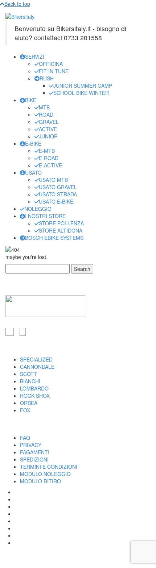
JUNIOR (48, 136)
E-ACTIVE (50, 165)
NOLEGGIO (38, 208)
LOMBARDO (34, 388)
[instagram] (23, 332)
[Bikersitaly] (19, 16)
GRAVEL (49, 121)
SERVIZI (34, 56)
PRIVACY (30, 444)
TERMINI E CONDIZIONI (48, 466)
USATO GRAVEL (58, 187)
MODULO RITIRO (40, 481)
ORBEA (28, 402)
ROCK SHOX (35, 395)
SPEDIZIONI (34, 459)
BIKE (30, 100)
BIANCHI (30, 381)
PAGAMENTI (34, 452)
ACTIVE (48, 129)
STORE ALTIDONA (60, 230)
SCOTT (28, 373)
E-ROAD (48, 158)
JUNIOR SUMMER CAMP (82, 85)
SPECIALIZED (36, 359)
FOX (25, 410)
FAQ (25, 437)
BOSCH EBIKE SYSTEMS (54, 237)
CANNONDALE (37, 366)
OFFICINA (51, 63)
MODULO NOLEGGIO (45, 473)
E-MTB (47, 150)
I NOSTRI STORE (45, 216)
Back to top (17, 3)
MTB (44, 107)
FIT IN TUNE (54, 71)
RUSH (47, 78)
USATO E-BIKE (56, 201)
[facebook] (9, 332)
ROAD (46, 114)
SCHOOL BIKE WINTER (81, 92)
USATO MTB (53, 179)
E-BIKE (33, 143)
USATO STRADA (58, 194)
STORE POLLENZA (61, 223)
